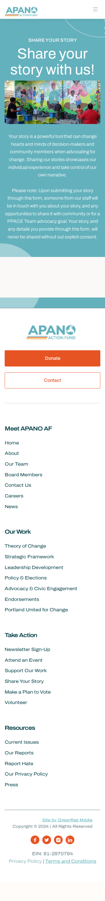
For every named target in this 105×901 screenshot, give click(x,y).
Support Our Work (26, 670)
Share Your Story (24, 681)
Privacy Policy (25, 861)
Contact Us (18, 485)
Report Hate (19, 763)
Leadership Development (34, 567)
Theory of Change (25, 545)
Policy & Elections (26, 577)
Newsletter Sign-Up (27, 649)
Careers (14, 495)
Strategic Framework (29, 556)
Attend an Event (24, 660)
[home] (22, 11)
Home (12, 442)
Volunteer (16, 702)
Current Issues (22, 742)
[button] (95, 9)
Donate (52, 358)
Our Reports (19, 752)
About (12, 453)
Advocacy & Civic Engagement (41, 588)
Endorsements (22, 599)
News (11, 506)
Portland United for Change (36, 609)
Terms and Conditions (70, 861)
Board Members (23, 474)
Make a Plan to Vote (28, 692)
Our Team (16, 464)
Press (11, 784)
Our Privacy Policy (26, 773)
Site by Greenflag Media (67, 820)
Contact (52, 380)
